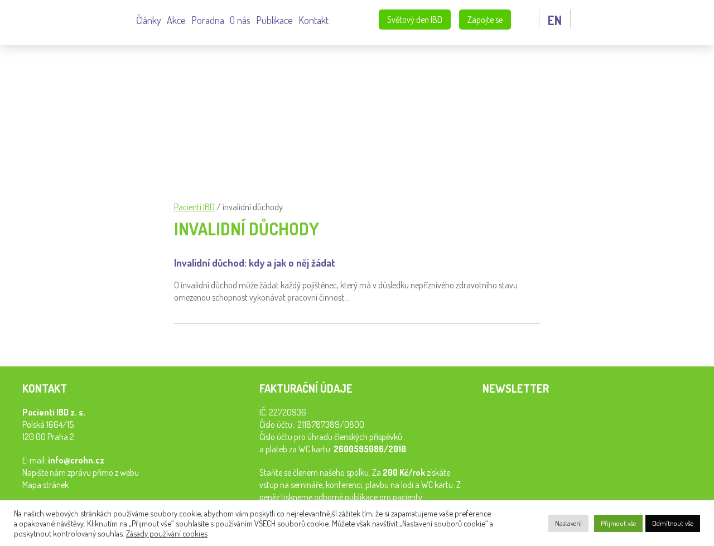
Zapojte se (485, 19)
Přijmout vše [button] (618, 523)
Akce (176, 20)
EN (555, 20)
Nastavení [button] (568, 523)
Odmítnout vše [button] (672, 523)
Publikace (274, 20)
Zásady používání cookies (167, 533)
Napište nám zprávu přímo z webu (80, 472)
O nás (240, 20)
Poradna (207, 20)
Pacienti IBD (72, 20)
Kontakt (313, 20)
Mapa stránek (45, 484)
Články (148, 20)
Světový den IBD (414, 19)
